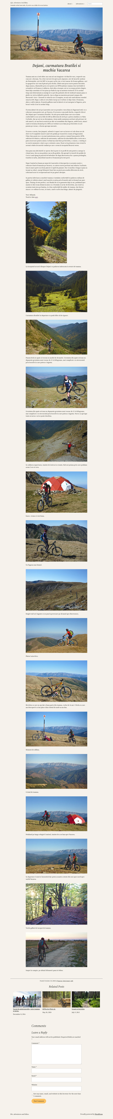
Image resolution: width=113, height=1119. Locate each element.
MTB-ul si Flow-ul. (49, 1009)
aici (36, 197)
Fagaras (59, 981)
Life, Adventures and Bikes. (19, 3)
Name (34, 1067)
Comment (36, 1043)
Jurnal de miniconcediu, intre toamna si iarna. (26, 1010)
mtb (71, 981)
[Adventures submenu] (84, 3)
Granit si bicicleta (78, 1009)
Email (34, 1076)
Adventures (79, 4)
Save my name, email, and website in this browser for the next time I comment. (57, 1095)
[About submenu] (72, 3)
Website (34, 1085)
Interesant (66, 981)
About (69, 4)
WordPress (99, 1114)
